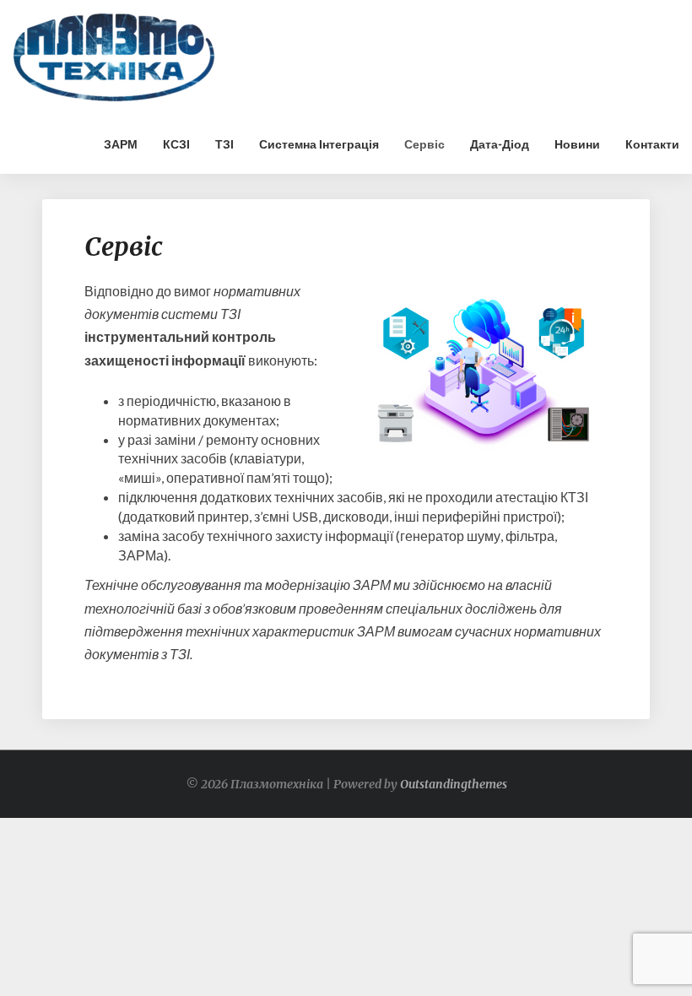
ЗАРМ (121, 144)
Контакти (652, 144)
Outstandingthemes (453, 784)
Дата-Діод (499, 144)
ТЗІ (224, 144)
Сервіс (424, 144)
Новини (577, 144)
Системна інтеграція (319, 144)
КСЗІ (176, 144)
